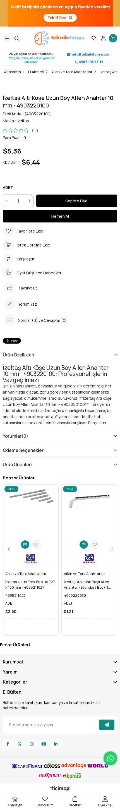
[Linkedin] (56, 744)
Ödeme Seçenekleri (24, 450)
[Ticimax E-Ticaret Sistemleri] (60, 789)
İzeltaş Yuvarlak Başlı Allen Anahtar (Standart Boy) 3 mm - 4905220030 (86, 584)
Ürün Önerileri (17, 464)
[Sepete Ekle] (25, 544)
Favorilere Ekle (36, 544)
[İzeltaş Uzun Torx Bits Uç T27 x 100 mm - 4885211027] (30, 512)
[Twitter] (20, 744)
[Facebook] (8, 744)
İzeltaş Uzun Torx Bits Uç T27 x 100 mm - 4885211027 (30, 584)
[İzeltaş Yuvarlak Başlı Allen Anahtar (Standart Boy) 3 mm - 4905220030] (89, 512)
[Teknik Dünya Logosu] (60, 38)
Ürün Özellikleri (18, 355)
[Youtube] (44, 744)
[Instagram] (32, 744)
